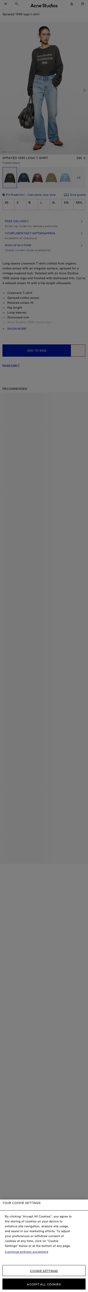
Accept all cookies (44, 1284)
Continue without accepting (26, 1252)
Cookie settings (44, 1271)
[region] (44, 1246)
